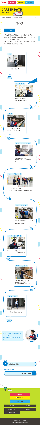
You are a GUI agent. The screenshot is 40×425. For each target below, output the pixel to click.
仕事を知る (9, 17)
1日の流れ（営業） (14, 364)
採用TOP (4, 17)
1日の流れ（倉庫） (26, 373)
